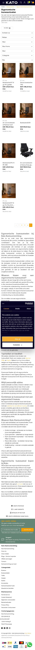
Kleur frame (6, 46)
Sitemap (3, 637)
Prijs (3, 60)
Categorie (5, 55)
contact (19, 484)
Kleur (3, 42)
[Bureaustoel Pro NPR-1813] (8, 150)
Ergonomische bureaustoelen (24, 6)
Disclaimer (18, 635)
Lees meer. (4, 22)
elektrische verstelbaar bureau (17, 406)
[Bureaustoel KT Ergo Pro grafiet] (8, 70)
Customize (16, 345)
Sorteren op (6, 33)
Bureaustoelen (10, 6)
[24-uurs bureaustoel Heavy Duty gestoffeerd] (26, 150)
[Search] (21, 2)
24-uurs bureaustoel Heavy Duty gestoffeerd (26, 164)
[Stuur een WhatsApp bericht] (29, 644)
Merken (4, 37)
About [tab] (29, 308)
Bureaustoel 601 (25, 122)
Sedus (9, 360)
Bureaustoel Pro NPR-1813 (8, 164)
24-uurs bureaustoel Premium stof (9, 124)
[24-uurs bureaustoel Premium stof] (8, 110)
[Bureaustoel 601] (26, 110)
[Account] (24, 2)
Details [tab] (17, 308)
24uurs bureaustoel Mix (26, 83)
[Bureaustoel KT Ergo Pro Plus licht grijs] (8, 190)
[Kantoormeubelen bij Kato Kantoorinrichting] (12, 2)
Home (3, 6)
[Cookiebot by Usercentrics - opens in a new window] (25, 304)
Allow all (17, 339)
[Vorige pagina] (16, 225)
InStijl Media (28, 633)
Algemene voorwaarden (7, 635)
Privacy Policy (25, 635)
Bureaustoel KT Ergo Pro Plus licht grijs (9, 204)
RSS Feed (9, 637)
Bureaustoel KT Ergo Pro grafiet (8, 83)
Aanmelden (27, 529)
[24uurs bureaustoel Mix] (26, 70)
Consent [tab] (6, 308)
